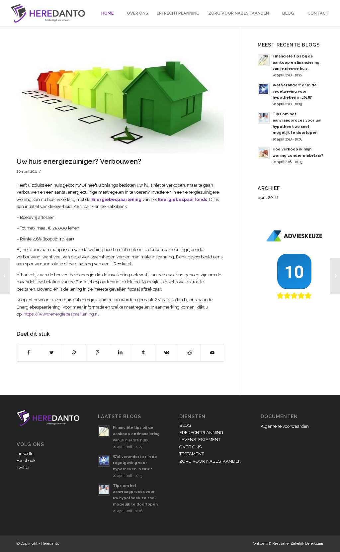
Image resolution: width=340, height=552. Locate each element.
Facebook (26, 460)
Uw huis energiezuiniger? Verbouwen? (79, 161)
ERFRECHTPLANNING (201, 432)
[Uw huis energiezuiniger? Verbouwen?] (120, 98)
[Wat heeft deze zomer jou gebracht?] (335, 276)
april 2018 (268, 197)
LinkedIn (25, 453)
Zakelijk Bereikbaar (307, 543)
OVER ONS (190, 446)
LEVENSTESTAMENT (199, 439)
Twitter (23, 467)
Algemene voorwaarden (285, 426)
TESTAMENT (191, 453)
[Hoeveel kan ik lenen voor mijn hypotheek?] (5, 276)
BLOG (185, 425)
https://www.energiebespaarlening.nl (61, 314)
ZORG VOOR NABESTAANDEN (210, 461)
